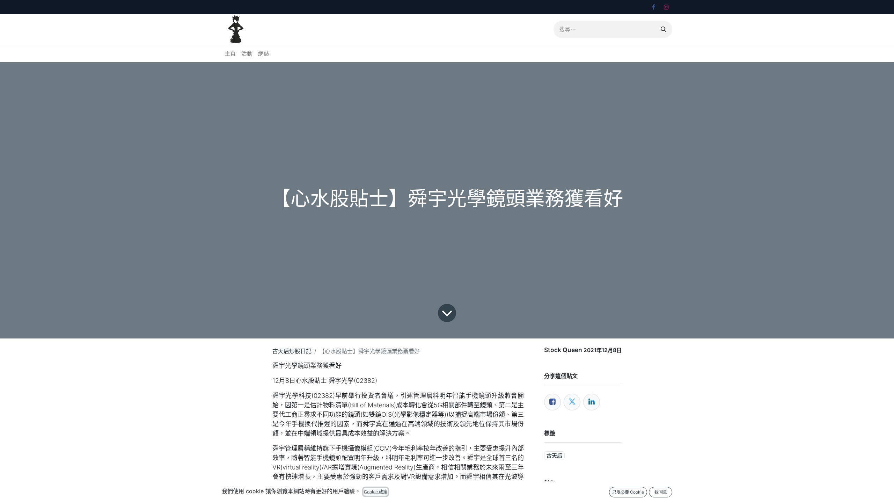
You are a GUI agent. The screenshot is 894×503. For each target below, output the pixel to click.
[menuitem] (230, 53)
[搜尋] (663, 29)
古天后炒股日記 (292, 351)
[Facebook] (653, 7)
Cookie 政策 (375, 491)
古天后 (554, 455)
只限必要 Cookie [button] (628, 492)
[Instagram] (666, 7)
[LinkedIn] (591, 402)
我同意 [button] (660, 492)
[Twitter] (572, 402)
